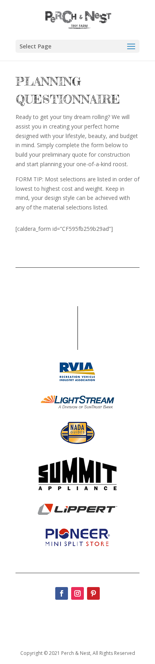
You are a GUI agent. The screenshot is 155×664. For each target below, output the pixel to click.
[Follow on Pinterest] (93, 593)
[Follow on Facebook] (61, 593)
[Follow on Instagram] (77, 593)
